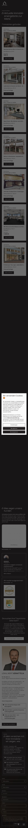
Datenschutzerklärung (13, 418)
